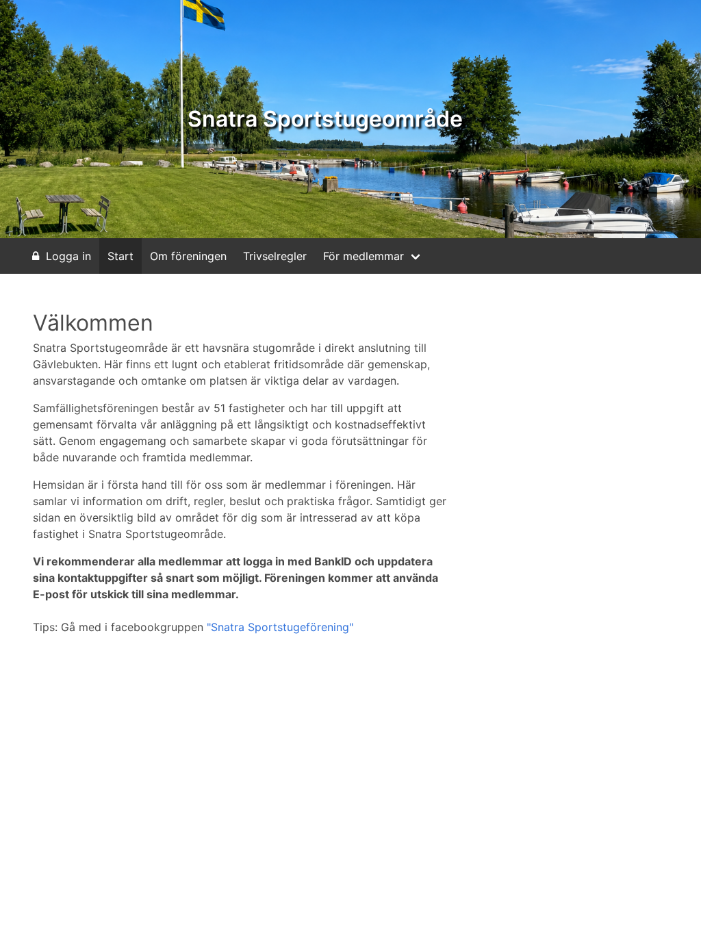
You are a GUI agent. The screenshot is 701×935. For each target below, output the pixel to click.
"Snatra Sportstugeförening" (280, 627)
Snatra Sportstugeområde (325, 118)
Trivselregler (275, 256)
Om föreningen (188, 256)
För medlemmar (363, 256)
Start (120, 256)
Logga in (68, 256)
